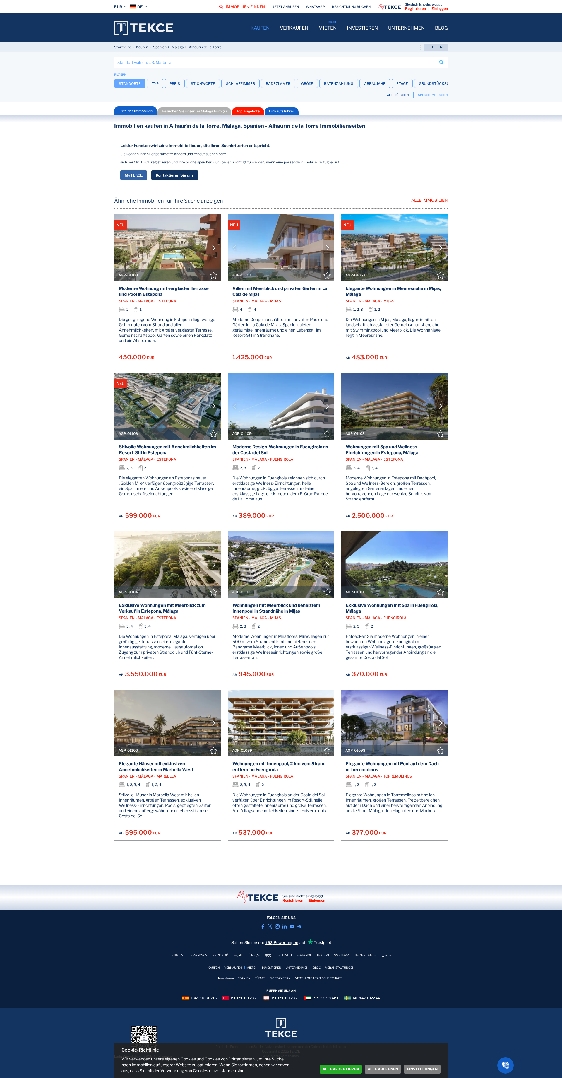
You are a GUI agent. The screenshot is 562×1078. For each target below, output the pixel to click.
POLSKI (323, 955)
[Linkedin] (284, 926)
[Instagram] (277, 926)
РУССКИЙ (220, 955)
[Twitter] (270, 926)
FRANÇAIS (199, 955)
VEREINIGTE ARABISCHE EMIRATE (318, 978)
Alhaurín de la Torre (205, 47)
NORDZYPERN (280, 978)
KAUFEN (260, 28)
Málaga (178, 47)
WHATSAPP (315, 7)
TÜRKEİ (260, 978)
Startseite (122, 47)
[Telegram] (299, 926)
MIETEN (327, 28)
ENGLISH (179, 955)
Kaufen (142, 47)
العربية (237, 955)
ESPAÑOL (304, 955)
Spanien (160, 47)
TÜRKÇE (253, 955)
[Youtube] (292, 926)
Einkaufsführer (281, 111)
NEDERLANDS (365, 955)
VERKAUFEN (294, 28)
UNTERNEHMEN (406, 28)
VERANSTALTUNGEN (339, 967)
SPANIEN (244, 978)
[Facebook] (262, 926)
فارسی (386, 955)
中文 (268, 955)
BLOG (441, 28)
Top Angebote (248, 111)
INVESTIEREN (362, 28)
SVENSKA (341, 955)
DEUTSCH (284, 955)
